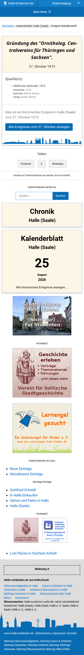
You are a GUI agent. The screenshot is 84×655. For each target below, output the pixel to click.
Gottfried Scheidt (23, 490)
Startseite (8, 25)
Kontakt (72, 633)
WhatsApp (57, 163)
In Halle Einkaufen (24, 495)
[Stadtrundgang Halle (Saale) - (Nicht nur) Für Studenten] (42, 337)
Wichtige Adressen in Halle (20, 593)
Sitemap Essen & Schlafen (55, 641)
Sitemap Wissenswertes (30, 649)
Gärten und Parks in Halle (29, 500)
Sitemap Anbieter (38, 645)
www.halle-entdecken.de (19, 633)
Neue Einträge (21, 469)
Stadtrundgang (61, 3)
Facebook (26, 163)
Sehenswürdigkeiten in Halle (21, 585)
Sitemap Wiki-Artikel (58, 649)
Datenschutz (43, 633)
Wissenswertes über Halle (55, 593)
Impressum (22, 597)
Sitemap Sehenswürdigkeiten (21, 641)
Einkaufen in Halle (14, 589)
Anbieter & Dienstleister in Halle (48, 589)
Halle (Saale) (20, 506)
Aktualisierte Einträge (26, 474)
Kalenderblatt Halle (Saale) (32, 25)
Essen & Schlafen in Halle (57, 585)
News (7, 597)
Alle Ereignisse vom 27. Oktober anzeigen (39, 127)
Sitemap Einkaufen (15, 645)
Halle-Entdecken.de (20, 3)
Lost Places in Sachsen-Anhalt (33, 553)
